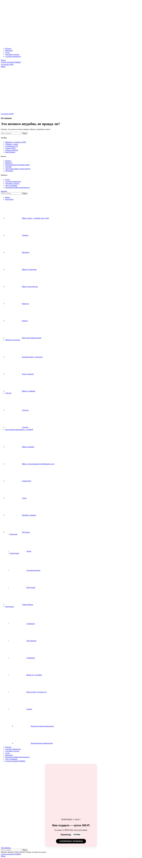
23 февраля (30, 624)
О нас (7, 179)
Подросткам (14, 553)
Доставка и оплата (12, 183)
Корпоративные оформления (42, 743)
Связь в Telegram (11, 150)
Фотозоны (9, 171)
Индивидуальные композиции (42, 726)
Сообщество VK (11, 146)
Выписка (8, 163)
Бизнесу (8, 161)
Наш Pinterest (10, 152)
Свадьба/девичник (33, 570)
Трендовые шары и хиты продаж (17, 169)
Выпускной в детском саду (36, 692)
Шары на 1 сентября (34, 675)
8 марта (29, 709)
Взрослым (13, 534)
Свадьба (8, 167)
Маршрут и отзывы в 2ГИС (15, 142)
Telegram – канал (11, 144)
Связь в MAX (10, 148)
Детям (28, 551)
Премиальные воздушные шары (17, 165)
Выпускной (30, 587)
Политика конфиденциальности (17, 187)
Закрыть (4, 191)
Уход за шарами (11, 185)
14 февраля (30, 658)
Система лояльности (13, 181)
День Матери (31, 641)
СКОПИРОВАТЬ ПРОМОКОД (71, 841)
